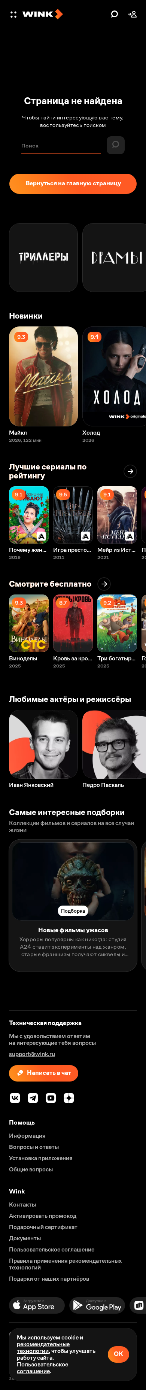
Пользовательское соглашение (42, 1367)
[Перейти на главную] (64, 14)
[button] (14, 14)
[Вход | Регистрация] (132, 14)
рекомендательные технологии (43, 1347)
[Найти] (114, 14)
